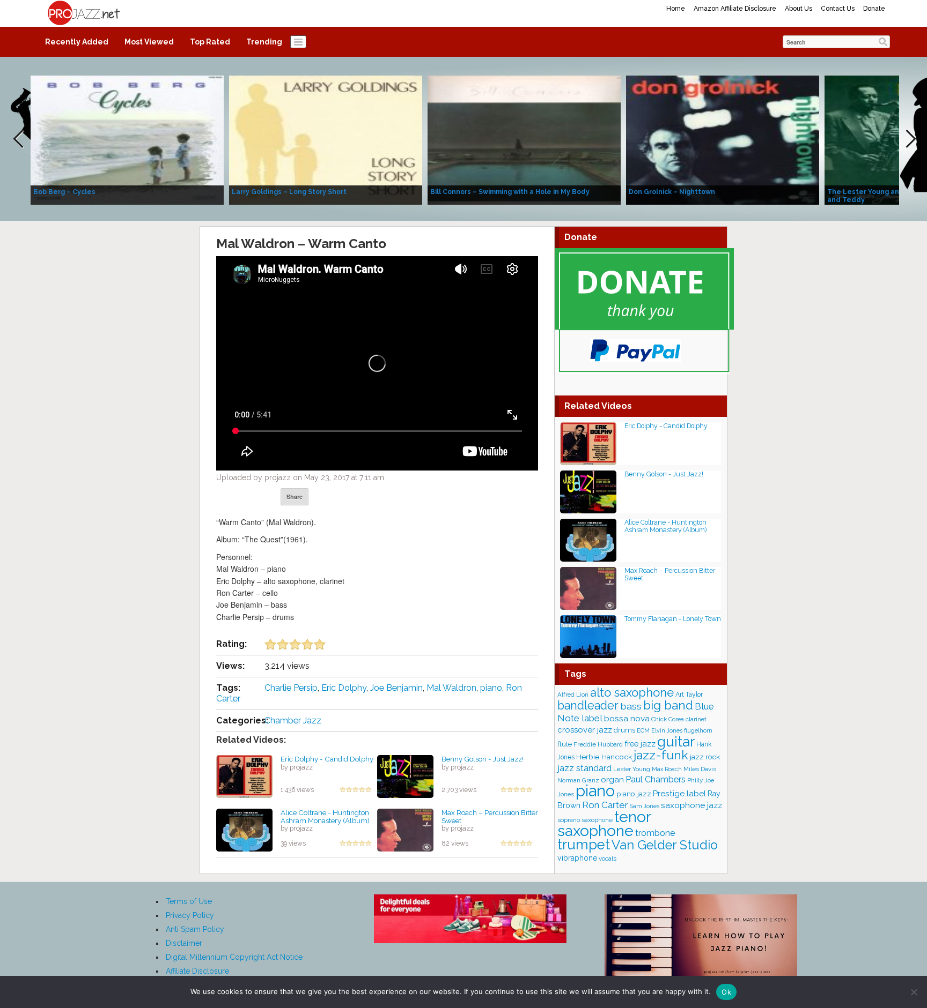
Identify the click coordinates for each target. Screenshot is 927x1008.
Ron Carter (605, 805)
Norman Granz (578, 780)
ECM (643, 730)
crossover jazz (584, 730)
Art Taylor (689, 694)
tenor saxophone (604, 824)
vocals (607, 858)
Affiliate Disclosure (197, 971)
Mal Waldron (451, 688)
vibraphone (577, 858)
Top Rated (210, 42)
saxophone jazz (691, 805)
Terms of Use (189, 901)
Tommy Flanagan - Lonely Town (672, 619)
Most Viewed (149, 42)
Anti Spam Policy (195, 929)
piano (491, 688)
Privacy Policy (190, 915)
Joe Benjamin (396, 688)
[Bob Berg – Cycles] (127, 139)
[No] (913, 992)
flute (564, 744)
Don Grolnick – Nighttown (672, 192)
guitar (676, 741)
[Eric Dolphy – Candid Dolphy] (244, 776)
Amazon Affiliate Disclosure (735, 8)
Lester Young (631, 769)
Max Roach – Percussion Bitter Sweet (490, 816)
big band (668, 705)
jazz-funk (661, 755)
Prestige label (679, 793)
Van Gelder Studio (665, 845)
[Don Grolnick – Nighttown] (722, 139)
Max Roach (667, 769)
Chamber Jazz (292, 720)
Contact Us (838, 8)
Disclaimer (184, 943)
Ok (726, 992)
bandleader (588, 705)
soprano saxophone (585, 820)
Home (675, 8)
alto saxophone (632, 692)
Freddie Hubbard (598, 744)
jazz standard (584, 768)
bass (631, 706)
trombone (655, 833)
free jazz (640, 743)
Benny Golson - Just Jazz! (483, 759)
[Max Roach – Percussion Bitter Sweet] (405, 829)
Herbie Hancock (604, 756)
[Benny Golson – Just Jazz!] (405, 776)
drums (624, 730)
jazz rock (705, 756)
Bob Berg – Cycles (64, 192)
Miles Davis (699, 769)
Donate (874, 8)
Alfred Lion (572, 694)
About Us (798, 8)
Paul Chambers (656, 779)
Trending (264, 42)
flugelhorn (698, 730)
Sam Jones (644, 806)
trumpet (583, 845)
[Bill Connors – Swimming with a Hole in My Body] (524, 139)
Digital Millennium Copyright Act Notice (234, 957)
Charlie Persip (291, 688)
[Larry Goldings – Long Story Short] (325, 139)
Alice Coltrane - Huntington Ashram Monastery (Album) (325, 816)
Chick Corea (667, 719)
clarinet (696, 719)
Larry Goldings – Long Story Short (289, 192)
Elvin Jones (666, 730)
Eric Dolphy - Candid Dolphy (327, 759)
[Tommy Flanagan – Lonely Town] (588, 636)
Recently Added (76, 42)
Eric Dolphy (343, 688)
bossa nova (627, 718)
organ (612, 779)
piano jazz (633, 793)
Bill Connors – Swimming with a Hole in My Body (510, 192)
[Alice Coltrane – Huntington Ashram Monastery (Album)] (244, 829)
